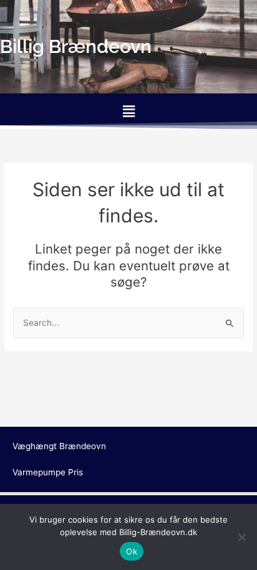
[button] (128, 111)
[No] (241, 537)
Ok (131, 551)
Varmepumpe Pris (47, 472)
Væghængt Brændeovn (59, 446)
